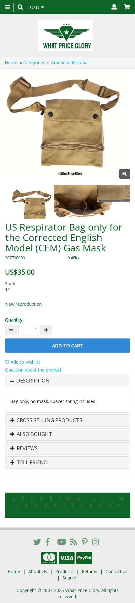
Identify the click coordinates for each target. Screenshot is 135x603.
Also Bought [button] (33, 434)
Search (69, 578)
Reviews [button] (26, 448)
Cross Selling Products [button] (48, 420)
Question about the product (33, 370)
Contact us (116, 571)
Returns (89, 571)
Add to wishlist (24, 362)
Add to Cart (67, 345)
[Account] (114, 7)
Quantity (13, 320)
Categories (34, 62)
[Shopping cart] (127, 7)
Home (11, 62)
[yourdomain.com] (65, 35)
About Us (37, 571)
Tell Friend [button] (31, 463)
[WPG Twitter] (37, 541)
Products (64, 571)
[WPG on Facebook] (48, 541)
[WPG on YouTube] (61, 541)
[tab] (67, 381)
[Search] (20, 7)
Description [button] (33, 381)
